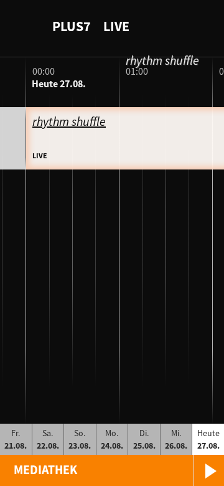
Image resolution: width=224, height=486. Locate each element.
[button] (112, 470)
